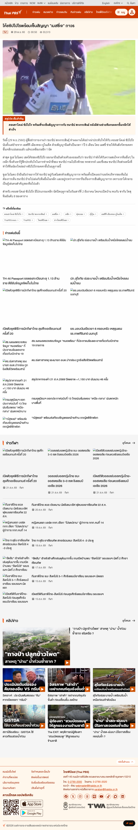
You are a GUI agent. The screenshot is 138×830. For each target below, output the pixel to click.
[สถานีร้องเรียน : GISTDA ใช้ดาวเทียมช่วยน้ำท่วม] (24, 717)
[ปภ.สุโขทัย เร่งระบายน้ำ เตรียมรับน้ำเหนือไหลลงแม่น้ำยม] (102, 256)
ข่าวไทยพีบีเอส (60, 220)
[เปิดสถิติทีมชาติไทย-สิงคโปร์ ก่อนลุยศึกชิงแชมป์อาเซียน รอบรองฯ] (16, 599)
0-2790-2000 (75, 781)
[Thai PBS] (13, 11)
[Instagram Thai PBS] (80, 796)
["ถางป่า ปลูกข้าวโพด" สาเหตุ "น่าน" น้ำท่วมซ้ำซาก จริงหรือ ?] (36, 646)
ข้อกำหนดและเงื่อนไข (40, 771)
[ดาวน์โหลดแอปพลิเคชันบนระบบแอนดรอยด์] (32, 812)
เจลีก (67, 214)
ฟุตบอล (79, 214)
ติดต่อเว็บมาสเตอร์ (40, 777)
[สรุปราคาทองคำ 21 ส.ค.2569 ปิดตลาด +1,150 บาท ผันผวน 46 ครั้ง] (16, 386)
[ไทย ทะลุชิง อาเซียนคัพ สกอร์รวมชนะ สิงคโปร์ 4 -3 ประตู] (16, 545)
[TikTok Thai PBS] (108, 796)
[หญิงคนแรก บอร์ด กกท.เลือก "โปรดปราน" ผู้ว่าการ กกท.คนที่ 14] (16, 528)
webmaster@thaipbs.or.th (89, 785)
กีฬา (5, 32)
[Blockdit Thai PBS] (115, 796)
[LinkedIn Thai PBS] (122, 796)
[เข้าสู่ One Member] (131, 12)
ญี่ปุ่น (92, 214)
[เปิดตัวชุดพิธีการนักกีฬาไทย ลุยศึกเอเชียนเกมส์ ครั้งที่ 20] (35, 306)
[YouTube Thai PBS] (101, 796)
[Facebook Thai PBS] (66, 796)
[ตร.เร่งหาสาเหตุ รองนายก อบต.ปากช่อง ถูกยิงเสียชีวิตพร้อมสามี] (16, 366)
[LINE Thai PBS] (94, 796)
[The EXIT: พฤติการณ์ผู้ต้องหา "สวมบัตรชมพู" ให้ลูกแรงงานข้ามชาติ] (69, 717)
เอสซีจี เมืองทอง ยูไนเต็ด (111, 214)
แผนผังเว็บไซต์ (9, 771)
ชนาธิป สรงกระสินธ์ (36, 214)
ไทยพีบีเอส (42, 220)
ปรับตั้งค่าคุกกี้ (37, 788)
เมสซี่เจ (55, 214)
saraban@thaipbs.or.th (106, 789)
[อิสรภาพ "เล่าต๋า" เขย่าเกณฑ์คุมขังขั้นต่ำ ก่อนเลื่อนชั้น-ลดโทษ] (69, 680)
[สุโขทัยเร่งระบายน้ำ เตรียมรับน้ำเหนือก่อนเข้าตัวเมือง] (114, 680)
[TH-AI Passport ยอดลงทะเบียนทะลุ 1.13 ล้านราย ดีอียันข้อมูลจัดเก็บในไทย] (35, 256)
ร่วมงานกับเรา (9, 788)
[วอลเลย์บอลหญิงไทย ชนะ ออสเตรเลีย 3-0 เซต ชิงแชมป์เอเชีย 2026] (69, 460)
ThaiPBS (27, 220)
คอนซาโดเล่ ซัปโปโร (12, 214)
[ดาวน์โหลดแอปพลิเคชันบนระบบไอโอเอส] (32, 803)
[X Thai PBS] (73, 796)
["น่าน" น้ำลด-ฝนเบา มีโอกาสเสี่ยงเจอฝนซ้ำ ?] (114, 717)
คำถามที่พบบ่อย (10, 777)
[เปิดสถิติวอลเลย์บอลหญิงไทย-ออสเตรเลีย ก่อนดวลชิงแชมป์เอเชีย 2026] (114, 460)
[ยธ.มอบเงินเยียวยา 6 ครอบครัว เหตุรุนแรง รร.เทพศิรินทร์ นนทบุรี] (102, 306)
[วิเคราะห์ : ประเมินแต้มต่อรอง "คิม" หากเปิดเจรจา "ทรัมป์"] (24, 680)
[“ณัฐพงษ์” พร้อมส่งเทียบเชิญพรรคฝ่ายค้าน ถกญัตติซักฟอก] (16, 424)
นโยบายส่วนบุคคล (11, 782)
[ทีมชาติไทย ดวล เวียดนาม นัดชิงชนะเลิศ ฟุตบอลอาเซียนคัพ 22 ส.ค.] (16, 510)
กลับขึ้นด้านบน (124, 761)
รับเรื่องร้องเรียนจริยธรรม (43, 782)
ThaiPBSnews (10, 220)
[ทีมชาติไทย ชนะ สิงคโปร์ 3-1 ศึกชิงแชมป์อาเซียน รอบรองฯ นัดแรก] (16, 581)
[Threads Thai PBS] (87, 796)
